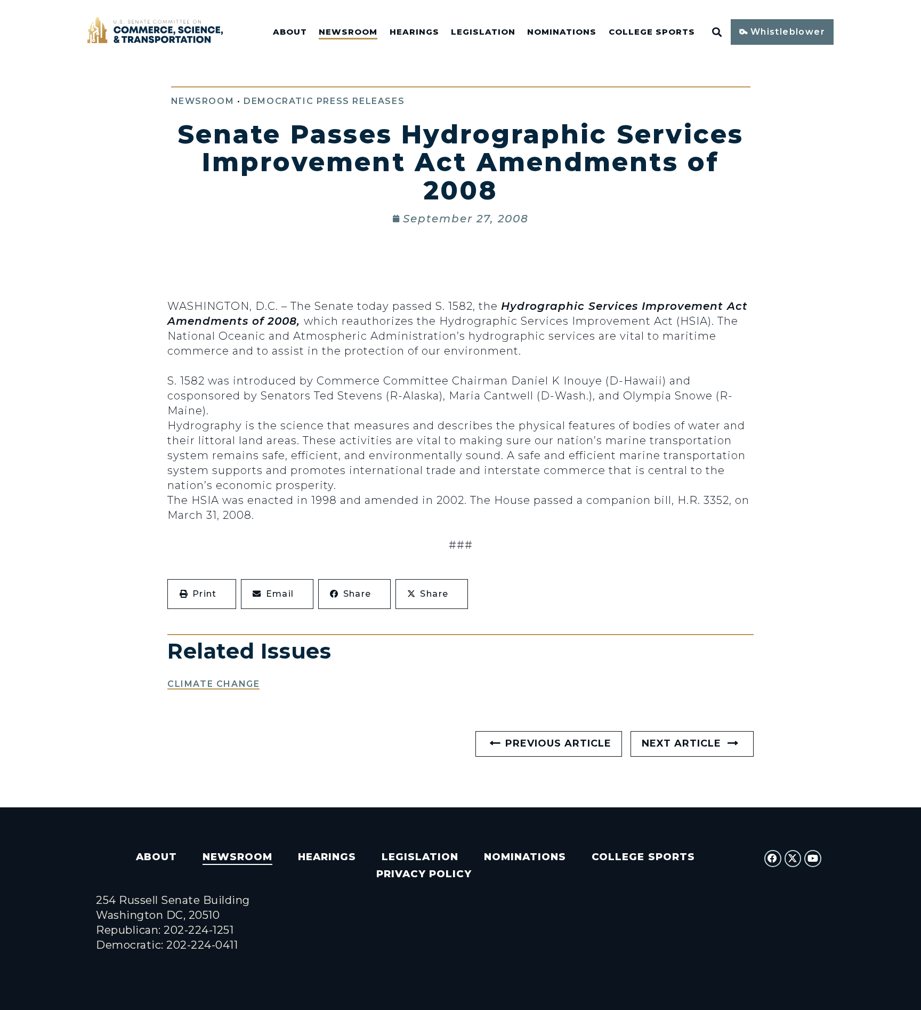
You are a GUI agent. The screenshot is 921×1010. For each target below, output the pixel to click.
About (290, 32)
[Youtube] (812, 858)
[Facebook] (772, 858)
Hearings (414, 32)
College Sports (652, 32)
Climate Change (213, 684)
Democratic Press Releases (324, 101)
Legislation (483, 32)
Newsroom (348, 32)
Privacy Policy (424, 874)
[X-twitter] (793, 858)
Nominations (561, 32)
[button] (201, 594)
